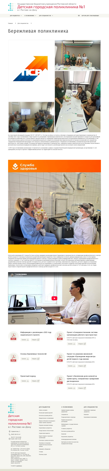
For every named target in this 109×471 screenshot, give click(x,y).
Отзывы (41, 451)
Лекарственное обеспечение (46, 430)
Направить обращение (44, 449)
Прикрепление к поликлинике (46, 418)
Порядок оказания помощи (46, 425)
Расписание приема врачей (45, 413)
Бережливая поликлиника (90, 417)
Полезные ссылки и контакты (46, 440)
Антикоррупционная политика (68, 439)
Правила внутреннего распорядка (66, 420)
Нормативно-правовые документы (90, 411)
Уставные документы (66, 428)
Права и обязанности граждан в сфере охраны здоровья (47, 421)
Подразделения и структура (68, 417)
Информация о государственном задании (69, 425)
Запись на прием (43, 410)
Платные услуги (43, 454)
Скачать (24, 339)
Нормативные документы (45, 428)
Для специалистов (23, 23)
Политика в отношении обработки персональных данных (45, 444)
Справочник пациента (44, 433)
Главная (10, 23)
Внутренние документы (67, 436)
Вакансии (63, 434)
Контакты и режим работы (45, 415)
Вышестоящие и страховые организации (46, 436)
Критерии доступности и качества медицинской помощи (69, 442)
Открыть (34, 339)
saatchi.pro (19, 466)
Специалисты (64, 414)
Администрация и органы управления (67, 411)
